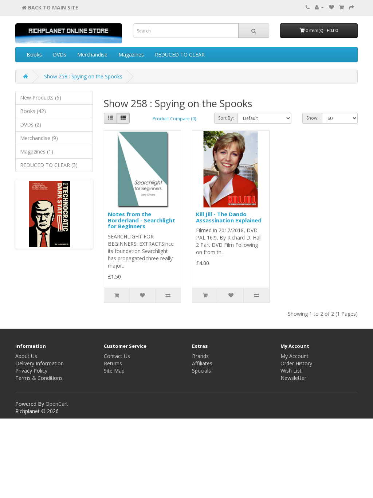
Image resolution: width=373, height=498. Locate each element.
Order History (296, 363)
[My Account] (319, 7)
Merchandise (92, 54)
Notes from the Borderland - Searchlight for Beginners (141, 220)
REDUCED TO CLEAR (180, 54)
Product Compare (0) (174, 119)
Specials (201, 370)
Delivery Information (39, 363)
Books (34, 54)
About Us (26, 356)
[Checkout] (351, 7)
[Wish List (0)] (331, 7)
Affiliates (202, 363)
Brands (200, 356)
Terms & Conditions (39, 377)
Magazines (131, 54)
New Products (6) (40, 97)
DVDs (59, 54)
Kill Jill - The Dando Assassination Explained (229, 217)
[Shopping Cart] (341, 7)
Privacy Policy (31, 370)
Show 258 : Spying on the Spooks (83, 76)
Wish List (291, 370)
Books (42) (33, 111)
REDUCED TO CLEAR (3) (49, 165)
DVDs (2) (30, 124)
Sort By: (226, 118)
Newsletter (293, 377)
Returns (113, 363)
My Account (294, 356)
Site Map (114, 370)
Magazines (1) (36, 151)
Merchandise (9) (39, 138)
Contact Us (117, 356)
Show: (312, 118)
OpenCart (57, 403)
